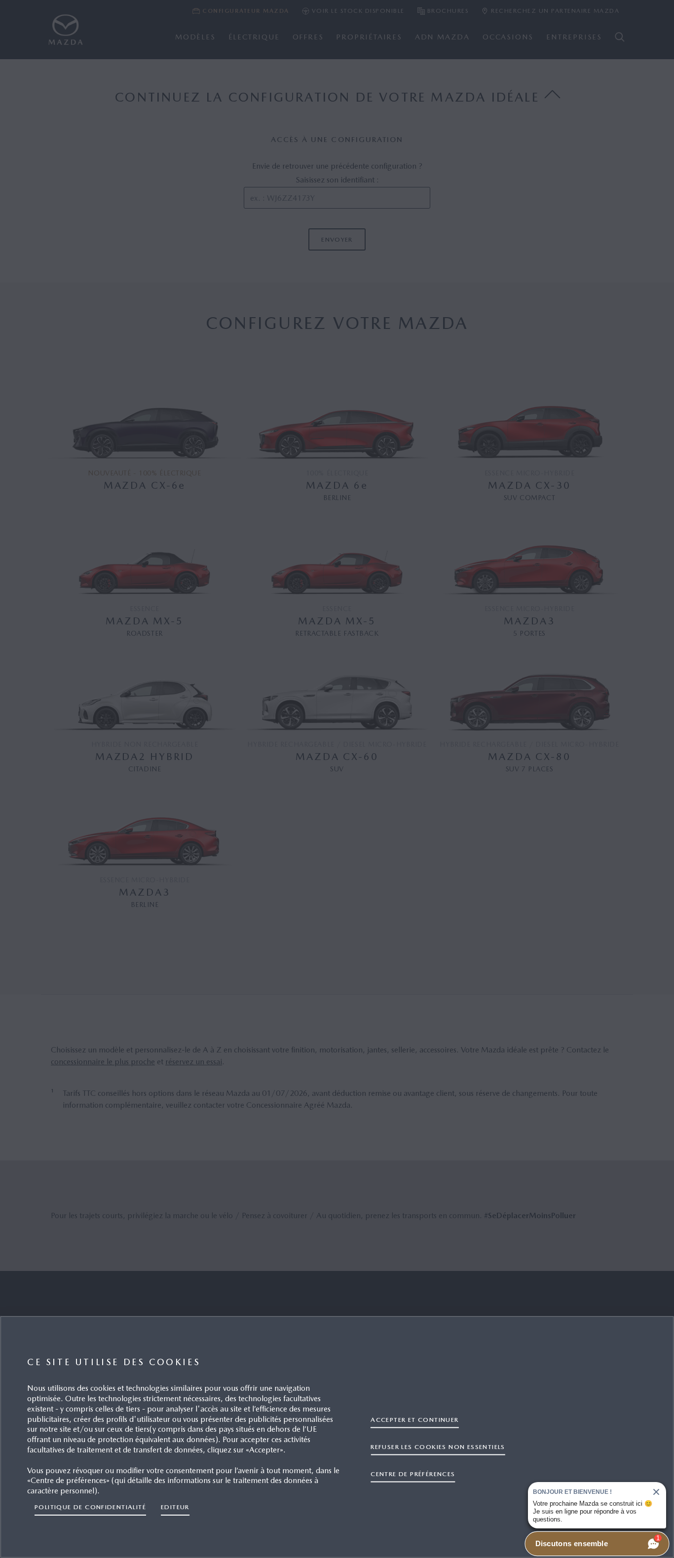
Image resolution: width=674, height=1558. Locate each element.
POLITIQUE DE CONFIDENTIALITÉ (90, 1507)
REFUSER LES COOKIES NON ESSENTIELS (438, 1446)
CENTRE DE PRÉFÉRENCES (413, 1473)
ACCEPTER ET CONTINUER (414, 1419)
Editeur (175, 1507)
